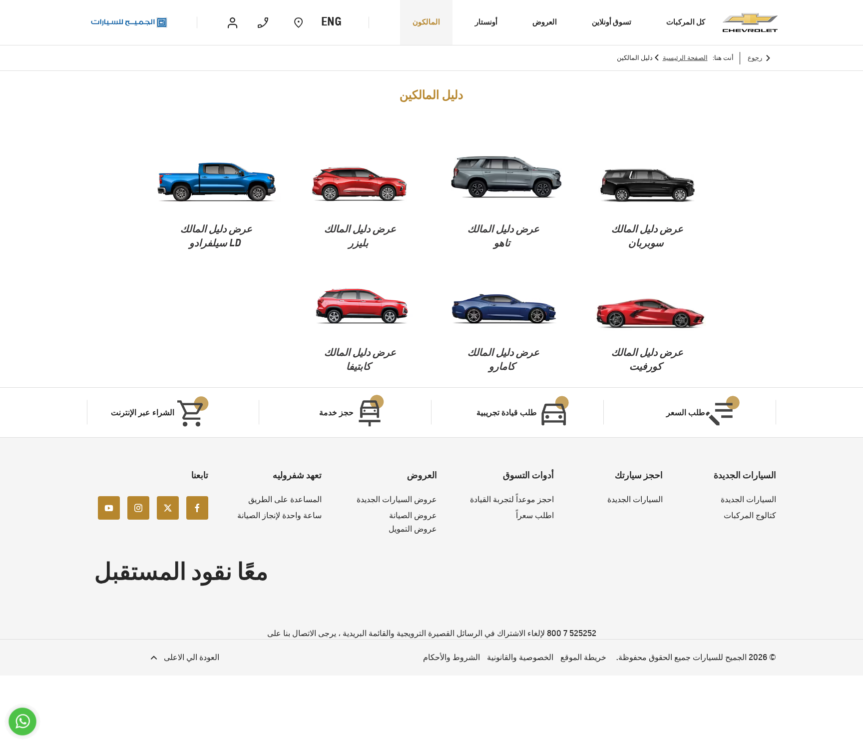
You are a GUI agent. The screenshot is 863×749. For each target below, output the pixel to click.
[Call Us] (263, 22)
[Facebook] (197, 507)
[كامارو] (503, 306)
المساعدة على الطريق (285, 499)
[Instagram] (138, 507)
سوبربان (646, 242)
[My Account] (232, 22)
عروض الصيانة (413, 515)
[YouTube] (109, 507)
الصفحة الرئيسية (685, 57)
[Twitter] (168, 507)
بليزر (359, 242)
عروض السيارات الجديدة (397, 499)
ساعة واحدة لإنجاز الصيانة (279, 515)
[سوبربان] (647, 182)
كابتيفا (358, 366)
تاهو (502, 242)
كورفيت (645, 366)
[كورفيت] (647, 306)
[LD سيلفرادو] (216, 182)
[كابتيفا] (360, 306)
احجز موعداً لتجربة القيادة (512, 499)
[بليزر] (360, 182)
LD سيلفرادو (215, 242)
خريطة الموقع (583, 657)
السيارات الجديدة (748, 499)
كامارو (502, 366)
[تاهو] (503, 182)
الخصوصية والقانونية (520, 657)
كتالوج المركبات (750, 515)
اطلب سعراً (535, 515)
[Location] (298, 22)
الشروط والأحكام (451, 657)
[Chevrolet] (750, 22)
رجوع (755, 57)
